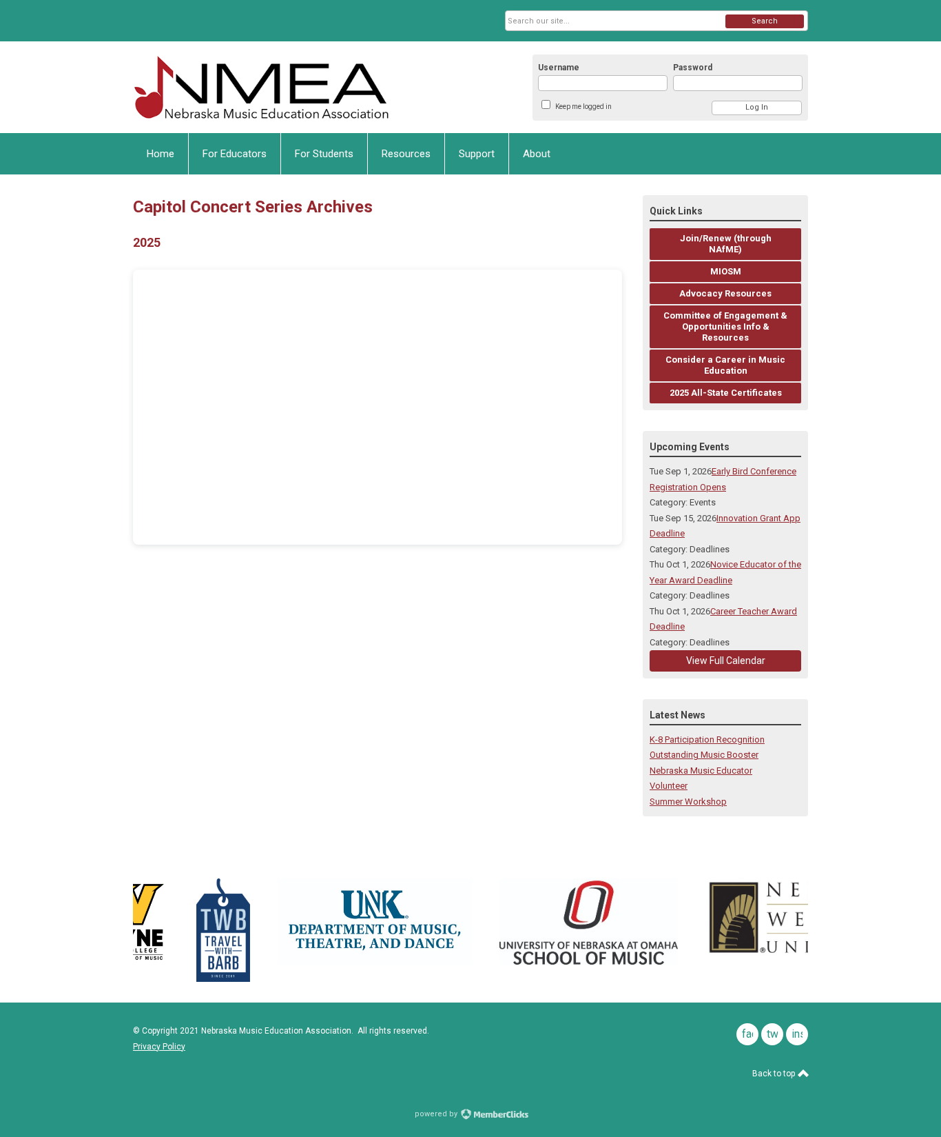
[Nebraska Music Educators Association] (268, 87)
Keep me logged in (583, 106)
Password (692, 67)
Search (765, 21)
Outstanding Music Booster (704, 754)
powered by (437, 1113)
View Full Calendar (725, 660)
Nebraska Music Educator (701, 770)
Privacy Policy (159, 1047)
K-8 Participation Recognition (707, 739)
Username (558, 67)
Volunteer (668, 786)
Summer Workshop (688, 801)
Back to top (774, 1073)
